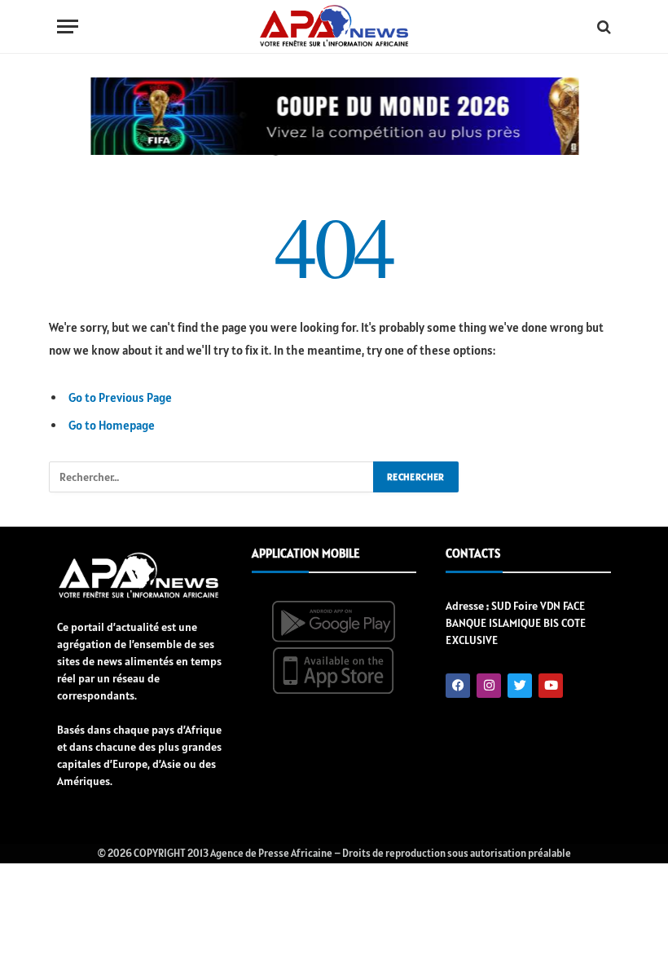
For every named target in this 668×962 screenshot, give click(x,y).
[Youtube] (550, 685)
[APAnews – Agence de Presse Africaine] (333, 27)
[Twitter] (520, 685)
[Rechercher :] (212, 476)
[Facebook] (458, 685)
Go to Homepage (111, 425)
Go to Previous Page (120, 397)
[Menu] (67, 26)
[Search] (602, 26)
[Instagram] (489, 685)
